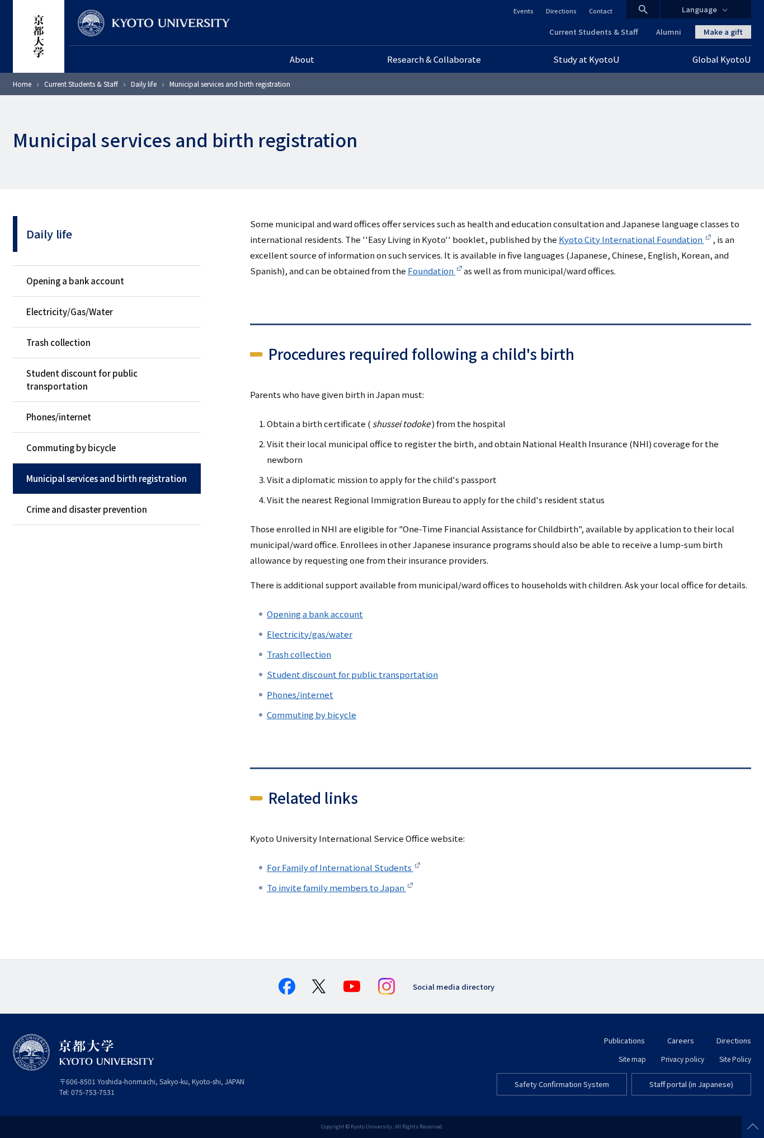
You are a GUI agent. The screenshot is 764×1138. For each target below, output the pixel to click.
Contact (600, 10)
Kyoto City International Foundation (631, 239)
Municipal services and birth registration (106, 478)
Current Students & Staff (593, 31)
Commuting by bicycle (71, 447)
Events (523, 10)
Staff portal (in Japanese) (691, 1084)
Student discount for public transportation (82, 379)
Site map (632, 1059)
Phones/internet (58, 417)
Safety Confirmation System (562, 1084)
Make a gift (723, 31)
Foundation (431, 271)
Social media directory (453, 986)
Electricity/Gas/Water (69, 311)
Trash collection (58, 342)
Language (699, 9)
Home (22, 83)
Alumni (668, 31)
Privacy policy (682, 1059)
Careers (680, 1040)
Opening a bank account (75, 281)
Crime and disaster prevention (86, 509)
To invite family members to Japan (336, 887)
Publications (624, 1040)
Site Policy (735, 1059)
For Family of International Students (340, 867)
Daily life (144, 83)
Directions (561, 10)
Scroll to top (753, 1127)
